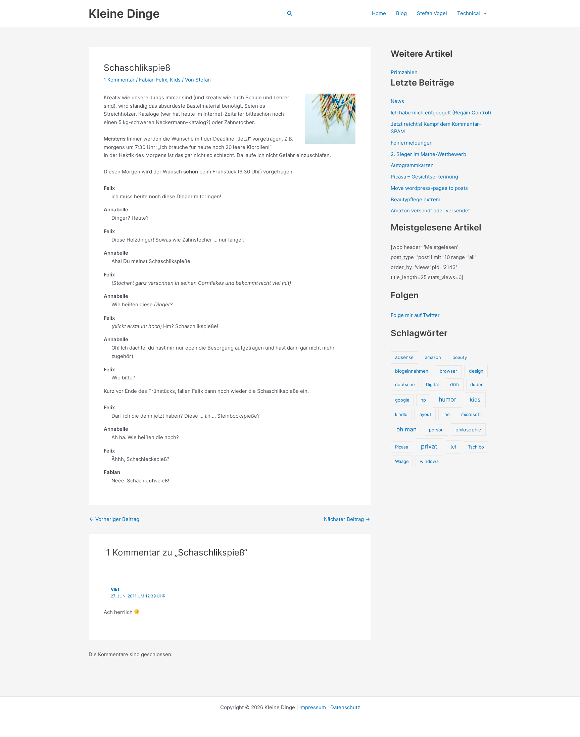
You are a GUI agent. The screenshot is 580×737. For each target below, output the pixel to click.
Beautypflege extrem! (416, 199)
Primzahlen (404, 72)
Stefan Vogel (432, 13)
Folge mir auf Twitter (415, 315)
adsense (404, 357)
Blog (401, 13)
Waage (402, 461)
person (436, 429)
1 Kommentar (119, 79)
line (446, 414)
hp (423, 400)
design (476, 371)
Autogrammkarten (412, 165)
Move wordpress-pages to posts (429, 188)
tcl (453, 446)
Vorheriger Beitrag (114, 519)
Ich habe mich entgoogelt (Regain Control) (441, 112)
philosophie (468, 429)
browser (448, 371)
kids (475, 399)
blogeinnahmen (411, 371)
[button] (290, 13)
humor (447, 399)
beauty (459, 357)
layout (425, 414)
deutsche (405, 384)
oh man (406, 429)
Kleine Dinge (124, 13)
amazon (433, 357)
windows (429, 461)
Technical (468, 13)
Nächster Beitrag (347, 519)
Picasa (401, 447)
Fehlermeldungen (412, 143)
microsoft (471, 414)
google (402, 400)
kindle (401, 414)
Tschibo (476, 447)
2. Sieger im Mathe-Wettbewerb (428, 154)
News (397, 101)
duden (477, 384)
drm (454, 384)
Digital (432, 384)
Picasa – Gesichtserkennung (424, 176)
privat (429, 446)
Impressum (312, 707)
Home (379, 13)
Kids (175, 79)
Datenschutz (345, 707)
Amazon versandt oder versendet (430, 210)
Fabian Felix (153, 79)
